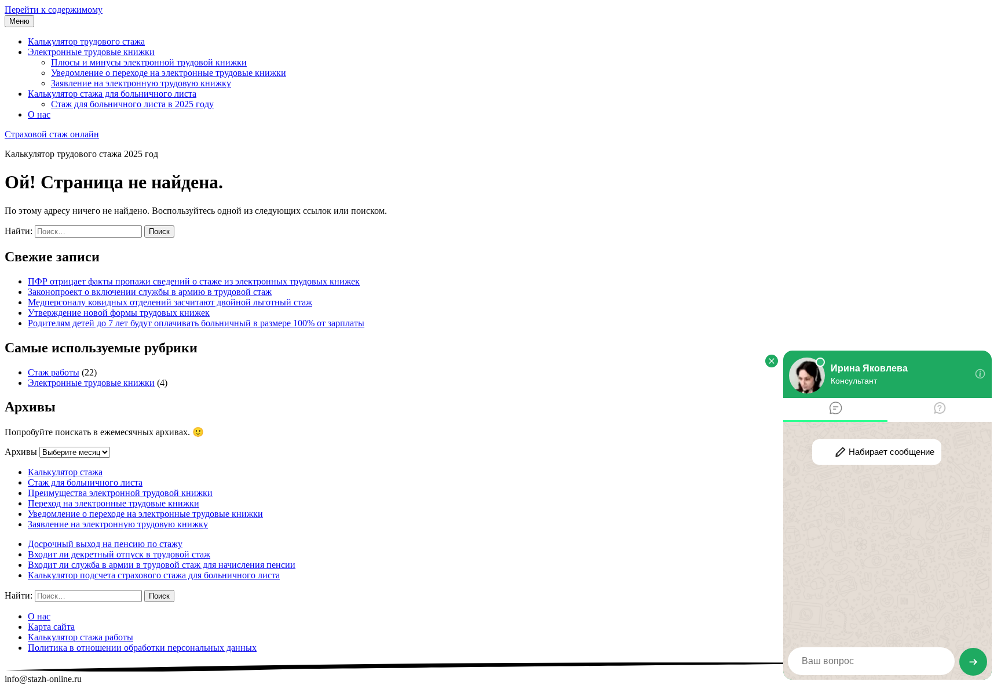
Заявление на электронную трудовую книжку (141, 83)
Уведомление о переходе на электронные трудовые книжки (168, 73)
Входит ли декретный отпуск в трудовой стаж (119, 554)
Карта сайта (51, 627)
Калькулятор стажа (65, 472)
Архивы (21, 452)
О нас (39, 114)
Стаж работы (53, 372)
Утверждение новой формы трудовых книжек (119, 313)
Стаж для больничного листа (85, 482)
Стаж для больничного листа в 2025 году (132, 104)
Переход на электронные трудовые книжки (113, 503)
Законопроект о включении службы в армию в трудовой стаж (150, 292)
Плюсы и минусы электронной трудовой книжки (149, 62)
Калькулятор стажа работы (80, 637)
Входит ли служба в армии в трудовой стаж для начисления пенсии (161, 565)
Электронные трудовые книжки (91, 52)
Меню (19, 21)
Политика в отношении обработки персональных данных (142, 647)
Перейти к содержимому (54, 9)
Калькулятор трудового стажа (86, 41)
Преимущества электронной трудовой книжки (120, 493)
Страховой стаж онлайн (52, 134)
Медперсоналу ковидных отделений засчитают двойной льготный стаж (170, 302)
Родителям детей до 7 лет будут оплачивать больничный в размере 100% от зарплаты (196, 323)
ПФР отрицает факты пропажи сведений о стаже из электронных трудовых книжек (194, 281)
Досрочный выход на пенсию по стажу (105, 544)
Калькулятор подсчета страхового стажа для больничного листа (154, 575)
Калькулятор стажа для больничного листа (112, 94)
